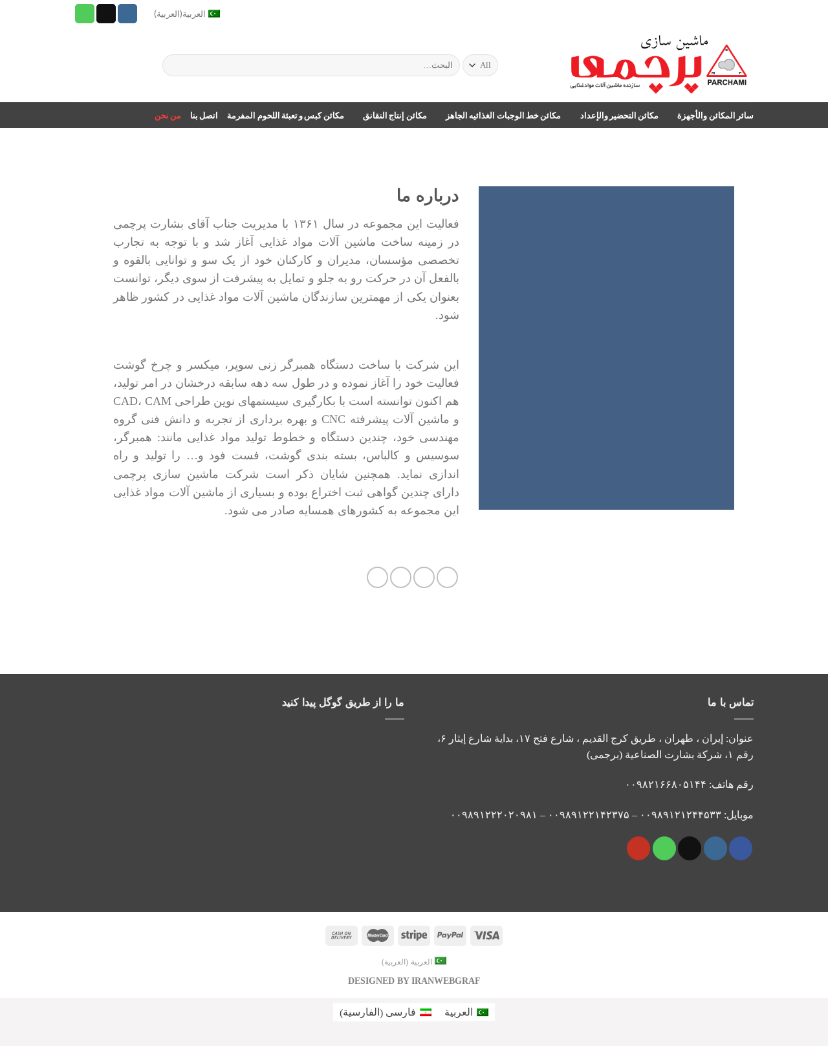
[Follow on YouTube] (638, 848)
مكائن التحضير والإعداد (619, 115)
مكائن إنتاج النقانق (395, 115)
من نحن (168, 115)
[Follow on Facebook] (447, 577)
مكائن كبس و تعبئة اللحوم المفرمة (285, 115)
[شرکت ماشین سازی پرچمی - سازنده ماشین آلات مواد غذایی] (637, 64)
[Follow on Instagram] (127, 13)
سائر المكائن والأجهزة (715, 115)
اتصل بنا (204, 115)
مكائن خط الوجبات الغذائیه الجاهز (503, 115)
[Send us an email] (106, 13)
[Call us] (84, 13)
